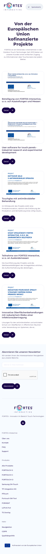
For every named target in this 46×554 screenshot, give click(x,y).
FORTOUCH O (7, 480)
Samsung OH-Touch (10, 484)
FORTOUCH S (7, 470)
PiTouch (5, 494)
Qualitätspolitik (8, 536)
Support (5, 451)
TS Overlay (6, 512)
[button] (34, 7)
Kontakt (5, 443)
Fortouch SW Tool (9, 498)
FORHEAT (6, 503)
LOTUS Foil (6, 508)
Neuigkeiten (7, 527)
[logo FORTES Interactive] (23, 409)
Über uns (5, 438)
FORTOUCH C (7, 475)
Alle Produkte (7, 466)
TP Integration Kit (9, 489)
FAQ (3, 447)
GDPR (4, 531)
